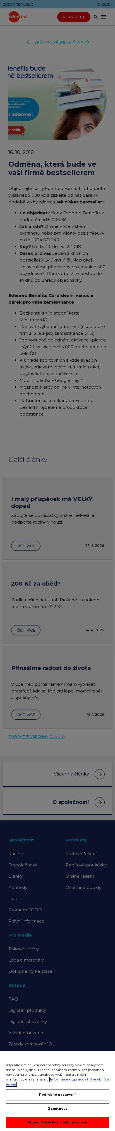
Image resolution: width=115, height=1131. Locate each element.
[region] (57, 1091)
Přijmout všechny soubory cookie (57, 1122)
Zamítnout (57, 1109)
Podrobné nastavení (57, 1094)
